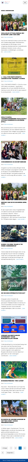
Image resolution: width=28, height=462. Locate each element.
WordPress (22, 460)
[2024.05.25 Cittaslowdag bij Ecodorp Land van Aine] (14, 22)
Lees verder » (8, 52)
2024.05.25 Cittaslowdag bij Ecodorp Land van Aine (12, 33)
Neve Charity (6, 460)
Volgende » (10, 452)
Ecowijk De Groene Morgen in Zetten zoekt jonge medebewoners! (13, 421)
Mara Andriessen (8, 37)
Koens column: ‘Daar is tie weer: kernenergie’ (12, 245)
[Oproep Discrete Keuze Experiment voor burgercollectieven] (14, 324)
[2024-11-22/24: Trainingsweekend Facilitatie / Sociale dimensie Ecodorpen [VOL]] (14, 106)
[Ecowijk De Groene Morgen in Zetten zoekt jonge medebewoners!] (14, 408)
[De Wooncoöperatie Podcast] (14, 278)
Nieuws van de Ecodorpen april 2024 (14, 203)
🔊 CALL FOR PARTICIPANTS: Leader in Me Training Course (13, 77)
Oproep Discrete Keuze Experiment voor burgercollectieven (10, 337)
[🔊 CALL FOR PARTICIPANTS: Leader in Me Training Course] (14, 66)
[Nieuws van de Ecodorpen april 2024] (14, 191)
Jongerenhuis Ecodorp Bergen (13, 162)
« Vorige (4, 448)
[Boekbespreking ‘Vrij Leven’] (14, 369)
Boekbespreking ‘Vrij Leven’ (12, 381)
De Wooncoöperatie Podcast (13, 293)
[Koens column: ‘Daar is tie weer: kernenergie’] (14, 233)
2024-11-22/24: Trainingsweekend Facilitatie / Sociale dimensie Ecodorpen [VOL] (14, 119)
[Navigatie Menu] (25, 2)
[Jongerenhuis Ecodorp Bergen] (14, 150)
